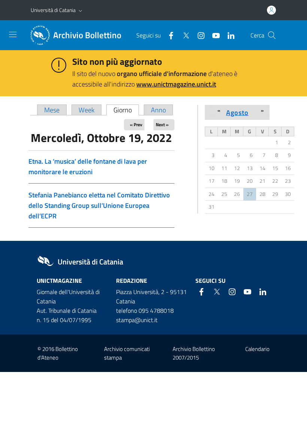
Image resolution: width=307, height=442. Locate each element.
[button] (80, 10)
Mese (52, 110)
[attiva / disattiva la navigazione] (12, 34)
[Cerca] (271, 35)
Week (86, 110)
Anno (158, 110)
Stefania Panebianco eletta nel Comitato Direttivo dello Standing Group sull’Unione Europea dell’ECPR (99, 205)
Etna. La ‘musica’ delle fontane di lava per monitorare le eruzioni (87, 166)
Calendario (257, 349)
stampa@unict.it (137, 319)
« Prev (136, 124)
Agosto (237, 112)
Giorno (126, 110)
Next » (162, 124)
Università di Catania (53, 10)
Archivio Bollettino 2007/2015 (194, 353)
